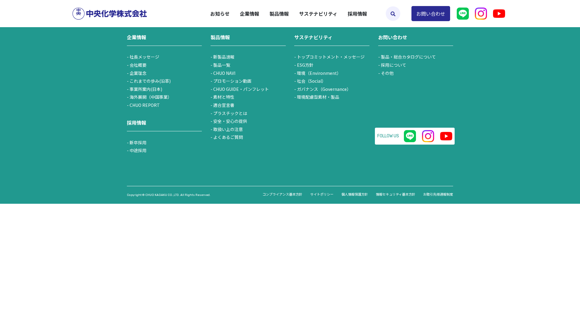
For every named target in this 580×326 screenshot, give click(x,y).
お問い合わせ (430, 13)
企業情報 (136, 37)
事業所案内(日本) (146, 89)
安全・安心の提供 (230, 121)
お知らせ (220, 13)
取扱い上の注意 (228, 129)
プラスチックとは (230, 113)
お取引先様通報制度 (438, 194)
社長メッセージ (144, 57)
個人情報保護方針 (354, 194)
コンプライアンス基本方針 (282, 194)
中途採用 (138, 150)
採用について (393, 65)
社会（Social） (311, 81)
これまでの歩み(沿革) (150, 81)
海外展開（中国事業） (151, 97)
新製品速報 (223, 57)
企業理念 (138, 73)
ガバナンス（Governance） (324, 89)
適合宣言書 (223, 105)
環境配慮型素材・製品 (318, 97)
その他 (387, 73)
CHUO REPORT (145, 105)
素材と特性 (223, 97)
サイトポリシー (322, 194)
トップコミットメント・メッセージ (331, 57)
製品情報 (220, 37)
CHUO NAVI (224, 73)
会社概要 (138, 65)
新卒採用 (138, 142)
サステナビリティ (313, 37)
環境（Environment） (319, 73)
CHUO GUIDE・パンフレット (241, 89)
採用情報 (357, 13)
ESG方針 (305, 65)
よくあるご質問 (228, 137)
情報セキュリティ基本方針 (395, 194)
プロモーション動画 (232, 81)
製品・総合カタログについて (408, 57)
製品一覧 (221, 65)
